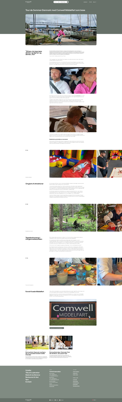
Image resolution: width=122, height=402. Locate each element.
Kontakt (28, 382)
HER (57, 382)
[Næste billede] (97, 164)
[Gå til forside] (28, 2)
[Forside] (28, 400)
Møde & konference (32, 375)
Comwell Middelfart (77, 95)
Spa (26, 379)
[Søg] (67, 2)
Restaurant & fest (32, 377)
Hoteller (28, 370)
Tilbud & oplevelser (32, 373)
